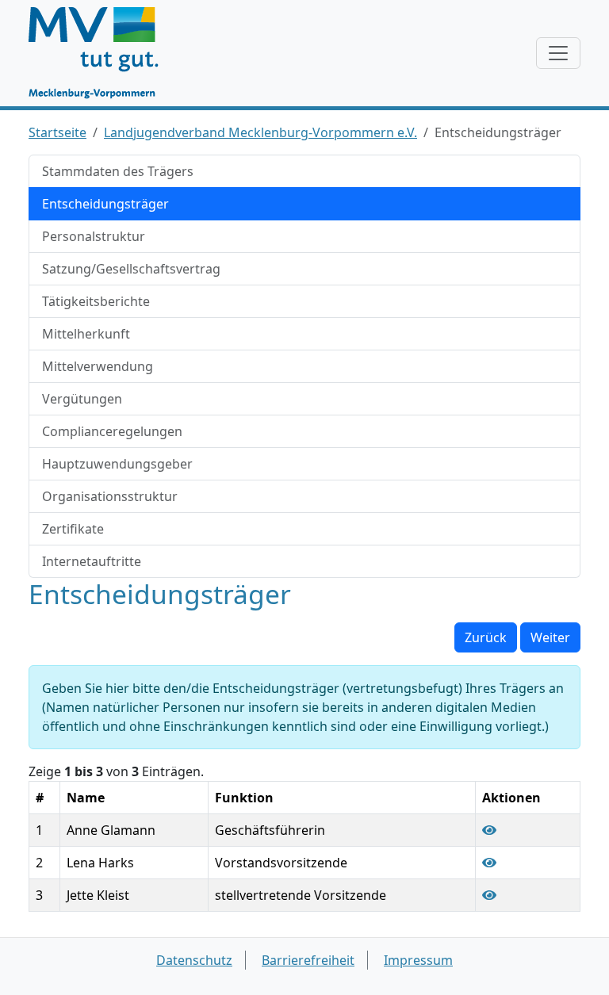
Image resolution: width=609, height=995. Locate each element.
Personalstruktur (93, 236)
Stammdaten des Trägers (117, 171)
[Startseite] (101, 53)
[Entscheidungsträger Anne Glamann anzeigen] (489, 830)
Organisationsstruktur (110, 496)
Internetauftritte (91, 561)
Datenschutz (194, 960)
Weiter (550, 637)
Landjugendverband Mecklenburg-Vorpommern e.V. (260, 132)
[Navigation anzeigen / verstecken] (558, 53)
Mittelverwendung (97, 366)
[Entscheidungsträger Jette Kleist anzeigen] (489, 895)
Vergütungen (82, 399)
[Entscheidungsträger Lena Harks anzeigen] (489, 862)
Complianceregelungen (112, 431)
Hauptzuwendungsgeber (117, 464)
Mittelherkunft (86, 334)
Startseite (57, 132)
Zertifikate (73, 529)
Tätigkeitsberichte (96, 301)
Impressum (418, 960)
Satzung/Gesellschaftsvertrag (131, 268)
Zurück (486, 637)
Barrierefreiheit (308, 960)
